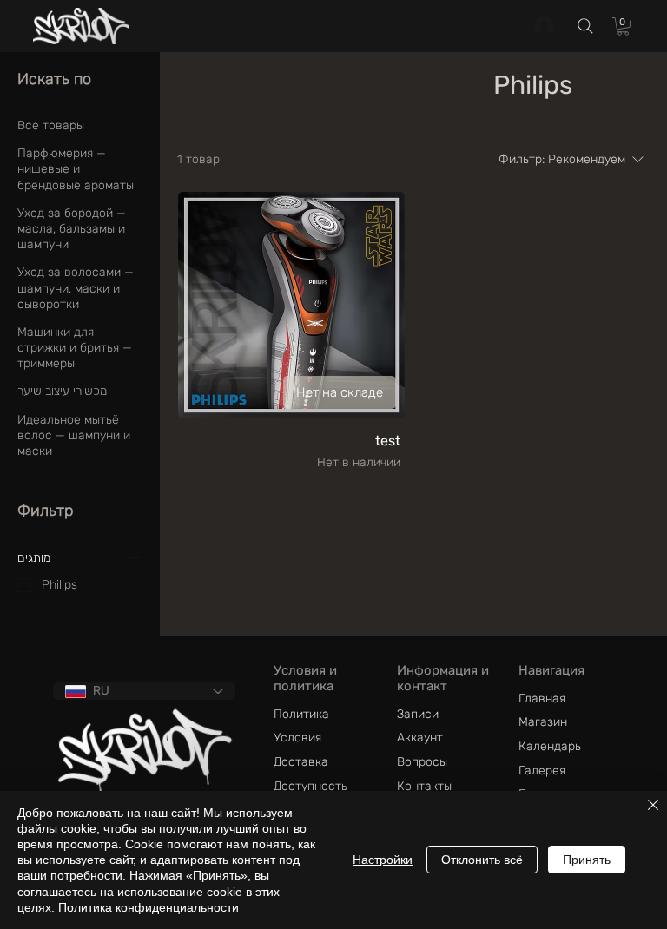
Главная (541, 698)
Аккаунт (420, 737)
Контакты (424, 786)
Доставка (301, 761)
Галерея (541, 770)
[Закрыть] (653, 806)
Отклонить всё (482, 859)
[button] (623, 26)
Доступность (310, 786)
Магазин (542, 722)
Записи (418, 714)
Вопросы (422, 761)
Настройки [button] (383, 859)
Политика (301, 714)
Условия (297, 737)
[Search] (585, 25)
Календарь (549, 746)
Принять (587, 859)
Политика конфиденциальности (148, 907)
